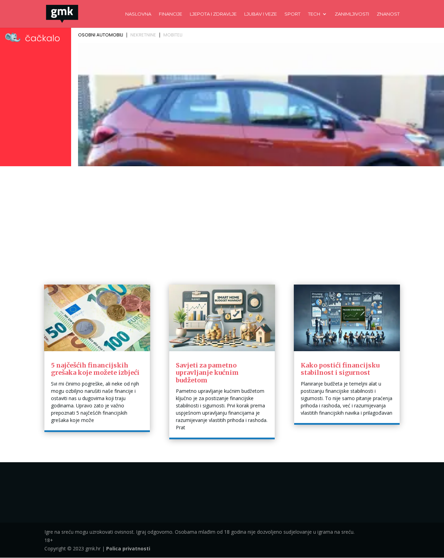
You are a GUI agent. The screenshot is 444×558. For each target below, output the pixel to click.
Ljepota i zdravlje (213, 14)
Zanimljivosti (352, 14)
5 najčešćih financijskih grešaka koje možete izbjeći (95, 369)
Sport (292, 14)
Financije (170, 14)
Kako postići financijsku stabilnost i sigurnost (340, 369)
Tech (314, 14)
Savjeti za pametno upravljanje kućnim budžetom (207, 372)
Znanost (388, 14)
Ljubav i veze (260, 14)
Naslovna (138, 14)
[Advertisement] (222, 220)
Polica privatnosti (128, 548)
